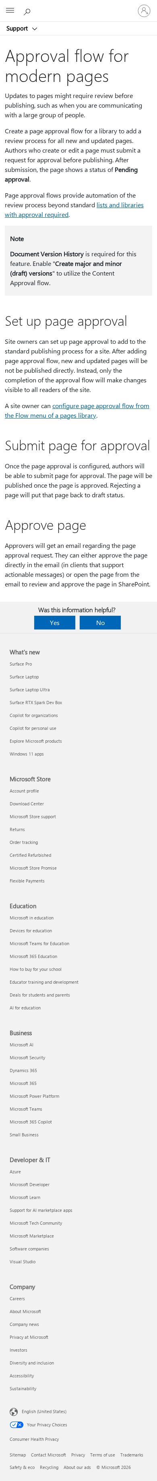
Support (17, 28)
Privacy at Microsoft (29, 1337)
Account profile (24, 791)
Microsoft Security (27, 1057)
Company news (24, 1324)
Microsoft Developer (30, 1184)
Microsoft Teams (26, 1109)
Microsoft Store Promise (33, 868)
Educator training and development (44, 982)
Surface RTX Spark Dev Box (36, 702)
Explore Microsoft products (36, 741)
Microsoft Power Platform (34, 1096)
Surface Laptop (24, 677)
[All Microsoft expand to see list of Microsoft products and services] (10, 10)
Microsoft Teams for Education (39, 943)
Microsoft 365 (23, 1083)
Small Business (24, 1135)
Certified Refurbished (30, 855)
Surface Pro (21, 664)
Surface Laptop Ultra (30, 689)
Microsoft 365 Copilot (31, 1122)
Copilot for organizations (34, 715)
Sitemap (18, 1455)
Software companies (29, 1249)
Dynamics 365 (23, 1070)
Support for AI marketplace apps (41, 1210)
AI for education (25, 1008)
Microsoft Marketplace (32, 1236)
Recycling (49, 1467)
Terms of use (102, 1455)
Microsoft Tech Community (36, 1223)
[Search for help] (28, 10)
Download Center (27, 804)
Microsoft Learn (25, 1197)
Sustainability (23, 1388)
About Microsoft (25, 1311)
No (100, 622)
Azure (15, 1171)
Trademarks (131, 1455)
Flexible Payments (27, 881)
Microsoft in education (32, 918)
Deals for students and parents (40, 995)
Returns (17, 829)
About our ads (77, 1467)
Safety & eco (22, 1467)
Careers (17, 1298)
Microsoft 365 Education (33, 956)
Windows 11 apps (27, 754)
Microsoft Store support (33, 816)
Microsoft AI (21, 1045)
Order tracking (24, 842)
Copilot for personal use (33, 728)
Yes (55, 622)
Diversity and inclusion (32, 1363)
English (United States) (44, 1411)
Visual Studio (22, 1261)
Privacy (78, 1455)
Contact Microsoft (48, 1455)
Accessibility (22, 1376)
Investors (18, 1350)
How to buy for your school (36, 969)
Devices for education (31, 930)
